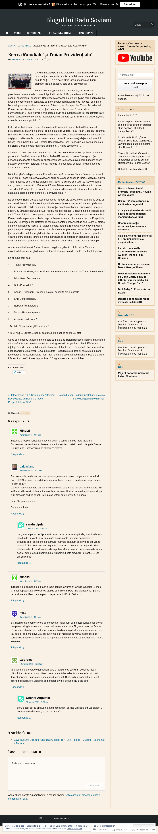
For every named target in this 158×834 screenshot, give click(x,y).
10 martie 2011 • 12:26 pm (31, 663)
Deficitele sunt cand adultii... (133, 169)
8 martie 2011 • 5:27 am (30, 581)
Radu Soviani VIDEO (131, 182)
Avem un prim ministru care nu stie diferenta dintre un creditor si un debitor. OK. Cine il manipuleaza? (134, 126)
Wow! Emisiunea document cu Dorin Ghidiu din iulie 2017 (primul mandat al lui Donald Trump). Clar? (134, 278)
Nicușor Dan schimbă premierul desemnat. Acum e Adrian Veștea (135, 191)
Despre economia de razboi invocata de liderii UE (134, 300)
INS (120, 341)
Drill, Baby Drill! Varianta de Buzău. (134, 291)
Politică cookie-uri (74, 828)
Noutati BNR (126, 315)
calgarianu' (27, 466)
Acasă (11, 46)
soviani (16, 59)
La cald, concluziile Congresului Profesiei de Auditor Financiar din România (132, 253)
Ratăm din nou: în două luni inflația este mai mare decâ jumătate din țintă (81, 396)
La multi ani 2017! (127, 115)
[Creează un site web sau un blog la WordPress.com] (41, 818)
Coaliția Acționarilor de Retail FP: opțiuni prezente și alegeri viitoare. (135, 239)
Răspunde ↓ (18, 454)
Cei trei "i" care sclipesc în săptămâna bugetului (133, 202)
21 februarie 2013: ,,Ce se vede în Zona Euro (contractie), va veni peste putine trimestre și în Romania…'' (135, 142)
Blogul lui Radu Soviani (79, 20)
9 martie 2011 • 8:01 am (36, 528)
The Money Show (60, 33)
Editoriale (34, 33)
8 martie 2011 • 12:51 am (31, 470)
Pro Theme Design (62, 818)
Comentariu (94, 785)
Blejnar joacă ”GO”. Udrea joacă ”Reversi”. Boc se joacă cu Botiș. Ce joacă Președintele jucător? (32, 398)
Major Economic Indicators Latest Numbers (133, 374)
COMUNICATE (85, 33)
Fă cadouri (130, 4)
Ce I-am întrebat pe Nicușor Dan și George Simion (134, 266)
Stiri (17, 33)
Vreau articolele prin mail (135, 85)
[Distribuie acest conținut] (135, 179)
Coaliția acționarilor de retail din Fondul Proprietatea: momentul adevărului (134, 213)
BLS (120, 366)
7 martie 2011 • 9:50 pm (30, 434)
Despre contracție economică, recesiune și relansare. (132, 226)
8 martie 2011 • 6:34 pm (30, 616)
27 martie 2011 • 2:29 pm (37, 701)
